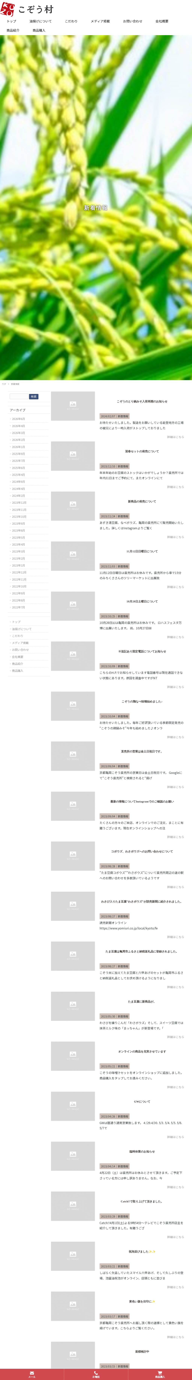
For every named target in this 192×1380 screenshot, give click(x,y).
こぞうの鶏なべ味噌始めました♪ (142, 701)
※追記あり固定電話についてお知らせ (142, 651)
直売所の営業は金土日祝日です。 (142, 751)
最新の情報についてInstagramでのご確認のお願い (142, 801)
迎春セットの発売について (142, 451)
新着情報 (123, 416)
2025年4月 (18, 475)
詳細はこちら (175, 437)
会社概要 (17, 657)
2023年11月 (19, 510)
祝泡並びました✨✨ (142, 1251)
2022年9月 (18, 593)
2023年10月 (19, 516)
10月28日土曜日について (142, 601)
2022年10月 (19, 586)
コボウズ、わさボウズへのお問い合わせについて (142, 851)
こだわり (17, 636)
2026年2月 (18, 440)
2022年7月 (18, 607)
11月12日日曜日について (142, 551)
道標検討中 (142, 1351)
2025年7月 (18, 461)
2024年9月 (18, 481)
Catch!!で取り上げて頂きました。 (142, 1201)
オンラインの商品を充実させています (142, 1051)
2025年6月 (18, 468)
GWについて (142, 1101)
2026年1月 (18, 447)
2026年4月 (18, 426)
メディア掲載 (20, 643)
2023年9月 (18, 523)
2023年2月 (18, 558)
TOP (4, 383)
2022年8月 (18, 600)
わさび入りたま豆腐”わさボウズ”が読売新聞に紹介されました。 (142, 901)
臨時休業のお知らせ (142, 1151)
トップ (16, 622)
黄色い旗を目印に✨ (142, 1301)
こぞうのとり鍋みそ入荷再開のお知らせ (142, 401)
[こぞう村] (27, 8)
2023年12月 (19, 502)
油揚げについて (22, 629)
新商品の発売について (142, 501)
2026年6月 (18, 419)
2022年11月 (19, 579)
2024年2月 (18, 496)
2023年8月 (18, 530)
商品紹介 (17, 664)
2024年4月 (18, 489)
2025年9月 (18, 454)
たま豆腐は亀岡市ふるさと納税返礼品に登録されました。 (142, 951)
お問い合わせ (20, 650)
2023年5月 (18, 537)
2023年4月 (18, 544)
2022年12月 (19, 572)
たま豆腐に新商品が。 (142, 1001)
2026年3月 (18, 433)
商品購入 (17, 671)
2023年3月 (18, 551)
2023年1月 (18, 565)
